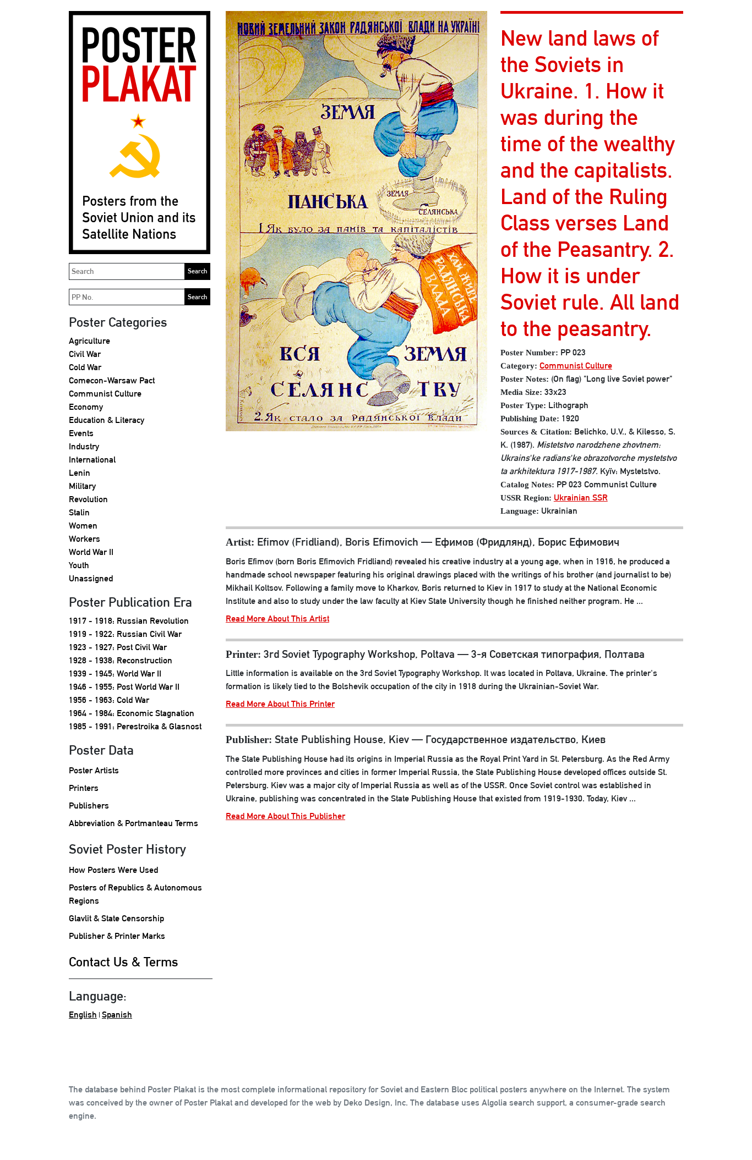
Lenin (79, 473)
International (92, 459)
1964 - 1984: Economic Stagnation (131, 713)
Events (81, 433)
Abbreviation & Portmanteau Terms (133, 823)
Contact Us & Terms (123, 961)
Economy (86, 407)
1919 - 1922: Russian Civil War (125, 634)
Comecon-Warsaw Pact (112, 380)
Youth (79, 565)
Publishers (89, 805)
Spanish (117, 1014)
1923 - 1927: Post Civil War (118, 647)
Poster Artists (94, 770)
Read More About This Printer (280, 704)
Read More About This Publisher (285, 816)
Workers (84, 539)
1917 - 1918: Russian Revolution (129, 620)
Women (83, 525)
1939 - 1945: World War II (115, 673)
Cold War (85, 367)
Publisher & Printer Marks (117, 936)
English (83, 1014)
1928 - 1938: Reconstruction (120, 660)
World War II (91, 552)
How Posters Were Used (113, 870)
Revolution (88, 499)
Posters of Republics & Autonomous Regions (135, 894)
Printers (84, 788)
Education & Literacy (106, 420)
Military (82, 486)
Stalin (79, 512)
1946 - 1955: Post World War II (124, 686)
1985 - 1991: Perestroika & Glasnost (135, 726)
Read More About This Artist (277, 618)
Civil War (85, 354)
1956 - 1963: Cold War (109, 700)
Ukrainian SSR (581, 497)
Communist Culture (105, 393)
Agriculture (89, 341)
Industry (84, 446)
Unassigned (91, 578)
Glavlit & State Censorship (116, 918)
